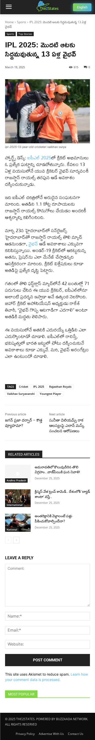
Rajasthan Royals (60, 386)
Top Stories (25, 34)
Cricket (23, 386)
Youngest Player (50, 394)
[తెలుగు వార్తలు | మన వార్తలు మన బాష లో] (47, 6)
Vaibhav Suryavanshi (21, 394)
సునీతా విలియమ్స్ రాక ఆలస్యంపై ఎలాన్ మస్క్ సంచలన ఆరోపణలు (66, 425)
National (12, 529)
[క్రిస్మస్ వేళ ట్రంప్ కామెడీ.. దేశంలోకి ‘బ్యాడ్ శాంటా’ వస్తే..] (18, 498)
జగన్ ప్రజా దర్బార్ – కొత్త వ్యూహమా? (23, 423)
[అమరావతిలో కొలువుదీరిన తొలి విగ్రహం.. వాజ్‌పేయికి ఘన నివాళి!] (18, 474)
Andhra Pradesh (16, 480)
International (15, 505)
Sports (21, 22)
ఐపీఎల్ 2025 (39, 157)
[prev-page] (8, 540)
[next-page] (16, 540)
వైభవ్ (33, 243)
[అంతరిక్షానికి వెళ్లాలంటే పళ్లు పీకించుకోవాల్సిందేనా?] (18, 523)
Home (9, 22)
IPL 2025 (38, 386)
